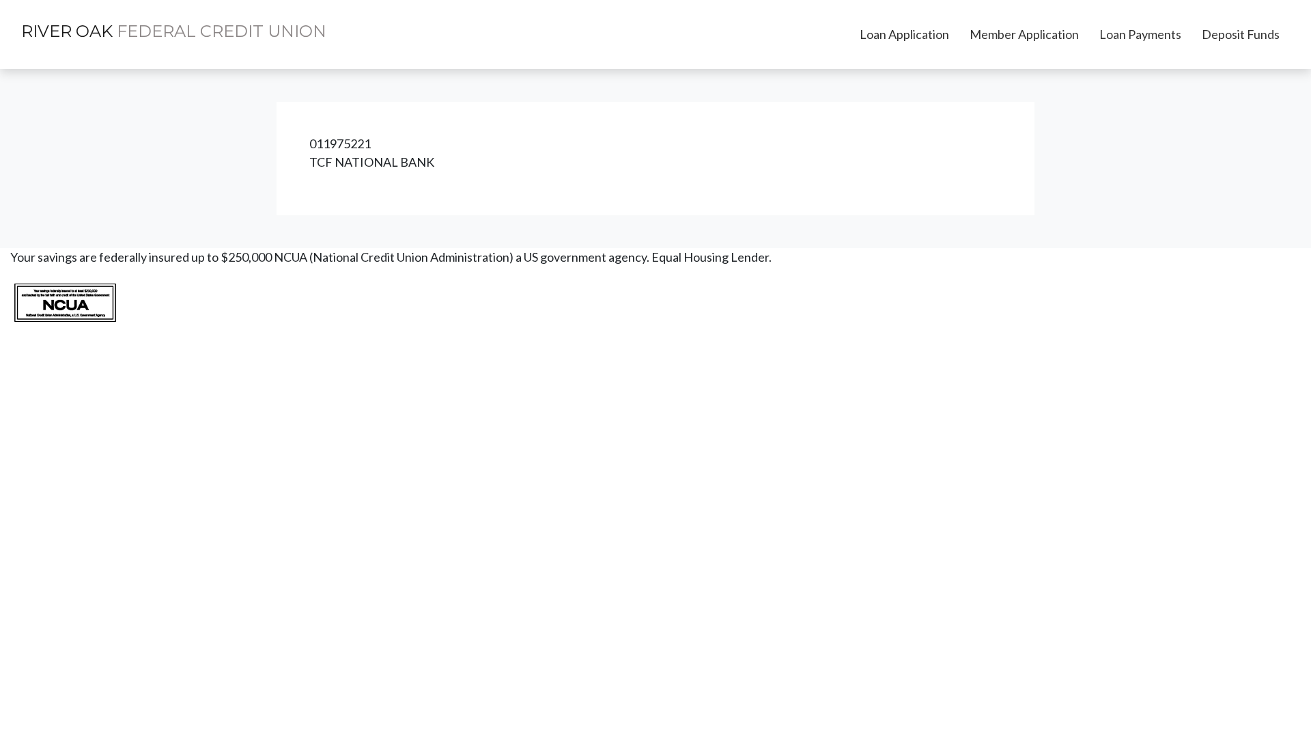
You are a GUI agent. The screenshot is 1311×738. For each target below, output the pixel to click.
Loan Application (904, 34)
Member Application (1024, 34)
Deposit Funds (1241, 34)
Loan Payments (1140, 34)
